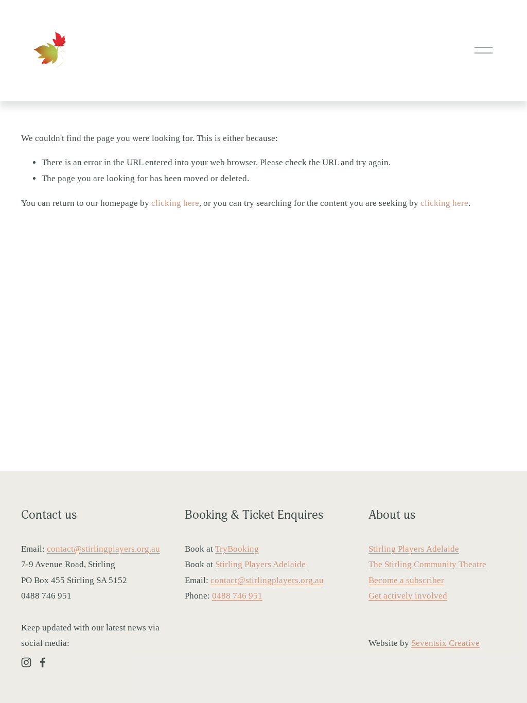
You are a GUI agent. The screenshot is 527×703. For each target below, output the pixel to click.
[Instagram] (26, 662)
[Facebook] (43, 662)
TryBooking (237, 549)
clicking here (175, 203)
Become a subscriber (406, 580)
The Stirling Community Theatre (427, 564)
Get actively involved (407, 596)
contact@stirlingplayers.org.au (103, 549)
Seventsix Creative (445, 643)
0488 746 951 (237, 596)
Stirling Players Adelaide (260, 564)
